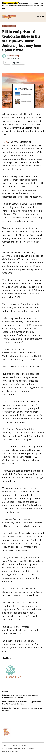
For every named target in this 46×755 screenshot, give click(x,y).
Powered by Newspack (10, 751)
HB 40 (5, 141)
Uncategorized (9, 26)
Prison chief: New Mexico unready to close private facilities (23, 709)
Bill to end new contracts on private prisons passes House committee (20, 696)
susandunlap (14, 55)
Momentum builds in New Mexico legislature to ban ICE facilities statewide (21, 702)
